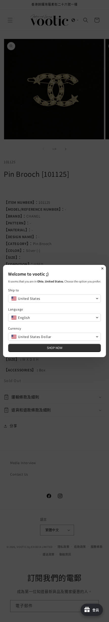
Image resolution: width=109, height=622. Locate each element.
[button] (54, 298)
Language (15, 309)
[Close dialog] (102, 268)
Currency (14, 328)
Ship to (13, 290)
